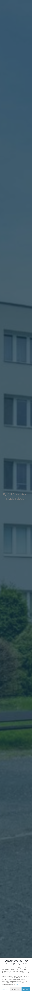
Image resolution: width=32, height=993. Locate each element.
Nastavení (4, 989)
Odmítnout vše (15, 989)
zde (17, 985)
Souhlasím (25, 989)
